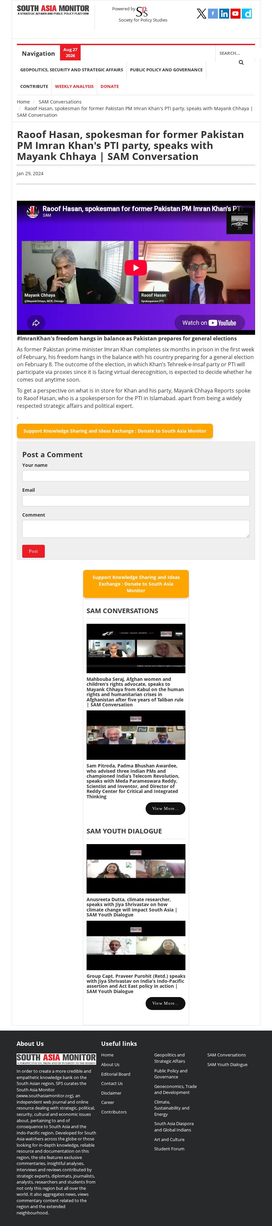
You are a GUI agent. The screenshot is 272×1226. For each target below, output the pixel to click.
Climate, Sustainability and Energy (171, 1108)
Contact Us (112, 1083)
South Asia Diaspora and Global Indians (174, 1126)
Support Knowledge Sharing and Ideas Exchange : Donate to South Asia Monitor (115, 431)
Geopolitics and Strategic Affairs (169, 1058)
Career (107, 1102)
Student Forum (169, 1149)
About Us (110, 1064)
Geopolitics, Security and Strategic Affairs (71, 70)
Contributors (114, 1112)
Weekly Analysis (74, 86)
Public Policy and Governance (166, 70)
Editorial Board (115, 1074)
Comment (33, 515)
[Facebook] (213, 14)
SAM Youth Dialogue (124, 831)
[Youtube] (235, 14)
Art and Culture (169, 1139)
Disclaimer (111, 1093)
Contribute (34, 86)
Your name (34, 465)
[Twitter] (202, 14)
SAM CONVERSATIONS (122, 610)
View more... (165, 808)
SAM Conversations (60, 102)
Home (23, 102)
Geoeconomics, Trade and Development (175, 1089)
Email (28, 490)
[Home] (53, 10)
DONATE (110, 86)
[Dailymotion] (247, 14)
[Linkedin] (224, 14)
